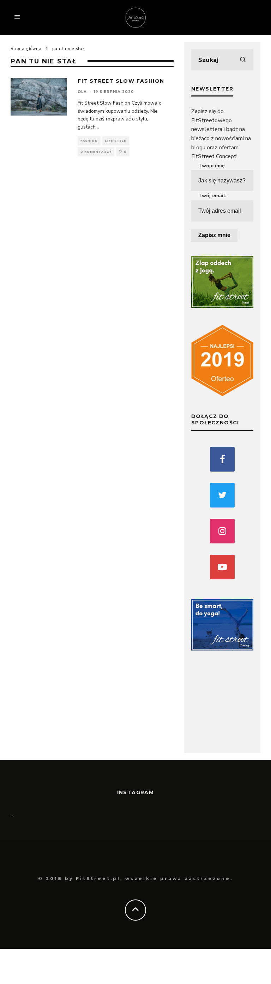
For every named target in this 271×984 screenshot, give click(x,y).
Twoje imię (211, 165)
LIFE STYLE (115, 141)
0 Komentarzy (96, 152)
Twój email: (212, 195)
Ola (82, 91)
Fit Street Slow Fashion (121, 81)
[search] (242, 59)
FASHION (89, 141)
